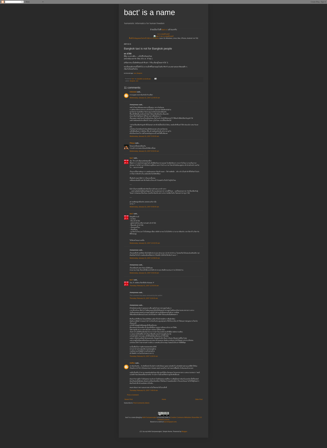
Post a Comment (133, 395)
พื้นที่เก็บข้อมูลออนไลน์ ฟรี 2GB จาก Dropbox (144, 38)
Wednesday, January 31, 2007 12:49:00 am (145, 98)
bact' (131, 158)
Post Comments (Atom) (141, 403)
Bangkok (139, 73)
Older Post (198, 399)
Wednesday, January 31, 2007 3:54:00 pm (144, 273)
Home (164, 399)
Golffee (132, 363)
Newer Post (129, 399)
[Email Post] (155, 78)
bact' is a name (149, 12)
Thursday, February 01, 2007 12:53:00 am (144, 286)
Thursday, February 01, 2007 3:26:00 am (144, 298)
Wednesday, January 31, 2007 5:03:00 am (144, 136)
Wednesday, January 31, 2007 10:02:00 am (145, 243)
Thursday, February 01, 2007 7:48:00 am (144, 390)
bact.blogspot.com (170, 422)
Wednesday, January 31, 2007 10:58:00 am (145, 258)
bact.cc (164, 30)
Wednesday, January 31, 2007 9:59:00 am (144, 207)
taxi (135, 73)
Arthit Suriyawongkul (149, 417)
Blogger (184, 431)
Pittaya (132, 143)
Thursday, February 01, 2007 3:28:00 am (144, 356)
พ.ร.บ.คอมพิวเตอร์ (163, 34)
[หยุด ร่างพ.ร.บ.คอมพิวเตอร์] (163, 36)
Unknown (133, 92)
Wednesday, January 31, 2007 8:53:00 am (144, 151)
